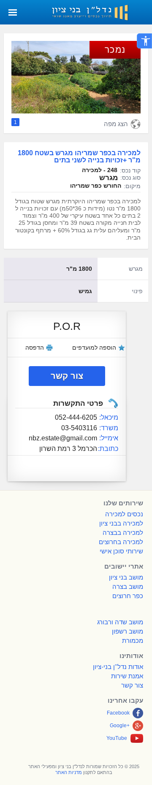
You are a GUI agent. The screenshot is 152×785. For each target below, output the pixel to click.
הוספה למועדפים (94, 347)
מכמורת (132, 640)
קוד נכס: (130, 170)
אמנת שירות (127, 676)
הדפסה (34, 347)
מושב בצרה (127, 586)
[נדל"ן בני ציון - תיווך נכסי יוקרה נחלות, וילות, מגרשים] (98, 12)
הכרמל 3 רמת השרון (68, 448)
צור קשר (67, 375)
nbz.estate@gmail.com (63, 438)
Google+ (120, 725)
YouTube (116, 738)
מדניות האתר (68, 772)
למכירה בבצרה (123, 532)
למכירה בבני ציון (121, 523)
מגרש (136, 268)
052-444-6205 (76, 417)
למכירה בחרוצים (121, 541)
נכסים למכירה (124, 514)
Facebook (118, 713)
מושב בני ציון (126, 577)
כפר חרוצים (127, 595)
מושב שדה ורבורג (120, 622)
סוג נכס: (130, 177)
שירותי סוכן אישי (121, 551)
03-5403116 (79, 428)
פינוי (137, 291)
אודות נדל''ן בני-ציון (118, 666)
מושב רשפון (127, 631)
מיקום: (132, 186)
